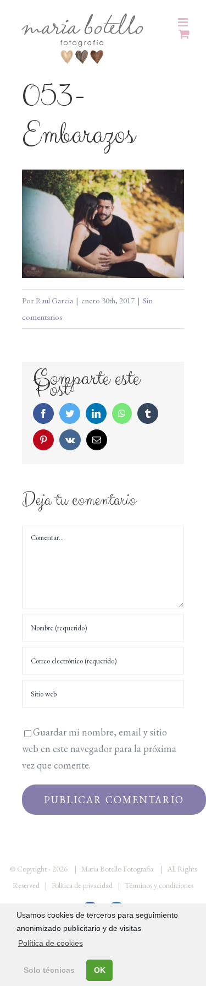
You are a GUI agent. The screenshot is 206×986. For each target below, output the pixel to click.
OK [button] (99, 970)
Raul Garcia (54, 300)
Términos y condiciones (159, 885)
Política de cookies (50, 943)
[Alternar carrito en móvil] (184, 34)
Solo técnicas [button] (49, 970)
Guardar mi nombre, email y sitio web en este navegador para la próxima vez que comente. (99, 748)
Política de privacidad (82, 885)
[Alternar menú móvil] (184, 22)
